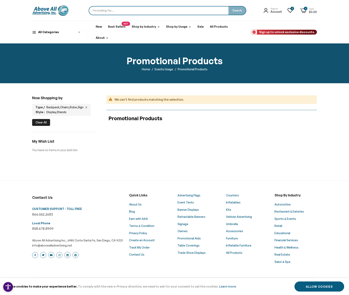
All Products (219, 26)
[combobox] (167, 10)
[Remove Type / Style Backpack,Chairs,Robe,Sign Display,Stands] (86, 107)
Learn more (227, 286)
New (99, 26)
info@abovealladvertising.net (52, 245)
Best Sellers (118, 25)
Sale (200, 26)
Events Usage (164, 69)
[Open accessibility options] (8, 287)
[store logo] (50, 10)
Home (146, 69)
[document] (174, 286)
